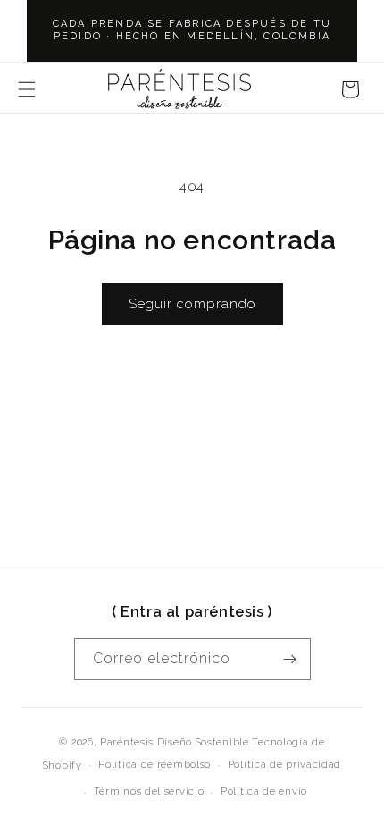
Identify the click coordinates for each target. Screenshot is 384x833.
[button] (26, 89)
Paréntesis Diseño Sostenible (174, 742)
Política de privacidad (284, 764)
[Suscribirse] (290, 659)
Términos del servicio (149, 791)
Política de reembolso (154, 764)
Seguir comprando (192, 304)
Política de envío (264, 791)
